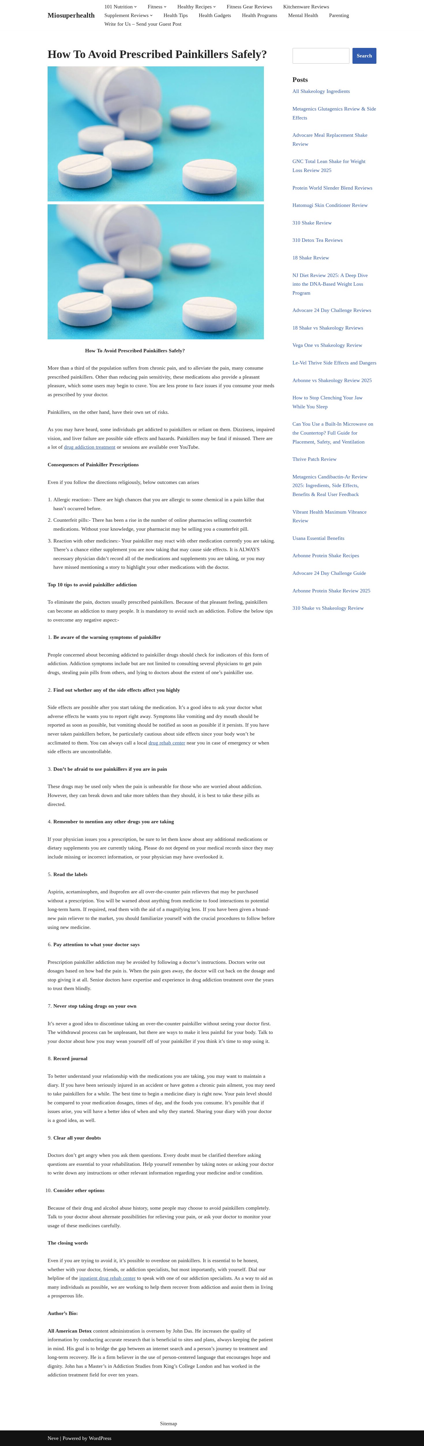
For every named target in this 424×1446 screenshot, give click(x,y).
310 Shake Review (312, 223)
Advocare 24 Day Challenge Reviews (331, 310)
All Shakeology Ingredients (321, 91)
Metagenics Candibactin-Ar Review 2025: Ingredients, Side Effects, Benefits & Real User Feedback (329, 485)
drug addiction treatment (89, 447)
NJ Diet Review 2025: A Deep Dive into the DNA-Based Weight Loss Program (330, 284)
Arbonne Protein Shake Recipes (325, 555)
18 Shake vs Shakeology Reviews (327, 328)
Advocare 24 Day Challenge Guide (329, 573)
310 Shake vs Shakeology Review (328, 608)
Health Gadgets (215, 15)
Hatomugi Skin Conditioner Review (330, 205)
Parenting (339, 15)
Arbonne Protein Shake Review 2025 (331, 591)
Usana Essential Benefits (318, 538)
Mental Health (303, 15)
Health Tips (176, 15)
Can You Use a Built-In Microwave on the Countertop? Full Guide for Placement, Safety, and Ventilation (332, 432)
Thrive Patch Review (314, 459)
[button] (135, 6)
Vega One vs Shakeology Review (327, 345)
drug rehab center (167, 743)
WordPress (100, 1438)
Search (364, 56)
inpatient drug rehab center (107, 1278)
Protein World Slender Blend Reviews (332, 188)
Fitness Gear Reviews (249, 7)
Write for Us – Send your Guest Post (142, 24)
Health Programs (259, 15)
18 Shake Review (310, 258)
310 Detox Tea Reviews (317, 240)
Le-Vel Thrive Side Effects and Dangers (334, 363)
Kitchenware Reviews (306, 7)
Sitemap (168, 1423)
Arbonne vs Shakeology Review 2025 (332, 380)
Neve (53, 1438)
